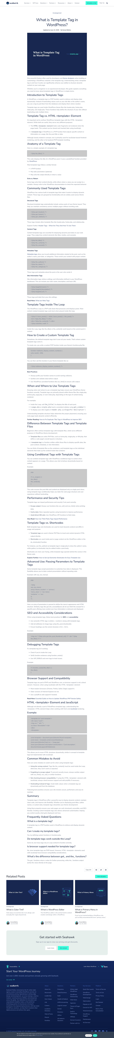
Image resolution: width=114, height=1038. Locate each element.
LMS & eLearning (62, 1002)
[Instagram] (92, 1031)
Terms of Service (101, 989)
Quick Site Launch (88, 989)
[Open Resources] (65, 3)
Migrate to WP (87, 1004)
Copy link (88, 870)
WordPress (33, 161)
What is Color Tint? (15, 909)
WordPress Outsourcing (74, 995)
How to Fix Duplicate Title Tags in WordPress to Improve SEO (60, 419)
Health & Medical (62, 999)
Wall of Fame (49, 1014)
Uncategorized (57, 13)
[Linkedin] (99, 1031)
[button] (96, 870)
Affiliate (72, 1017)
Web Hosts (73, 1000)
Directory (60, 1012)
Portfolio (47, 1020)
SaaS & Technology (73, 1012)
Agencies (73, 1003)
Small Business (62, 992)
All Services (86, 1022)
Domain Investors (75, 1020)
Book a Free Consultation (99, 1010)
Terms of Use (100, 992)
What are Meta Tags (43, 301)
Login (97, 999)
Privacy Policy (100, 996)
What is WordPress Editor (52, 909)
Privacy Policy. (39, 1035)
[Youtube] (96, 1031)
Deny (95, 1035)
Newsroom (48, 992)
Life (46, 1002)
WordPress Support (86, 1015)
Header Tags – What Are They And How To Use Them (57, 226)
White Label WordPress (74, 990)
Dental (59, 1009)
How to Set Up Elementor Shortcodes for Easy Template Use (59, 558)
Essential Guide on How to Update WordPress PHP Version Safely (58, 699)
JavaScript (73, 709)
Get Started (99, 1002)
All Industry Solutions (61, 1019)
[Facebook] (103, 1031)
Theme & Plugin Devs (75, 1007)
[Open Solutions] (46, 3)
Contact (98, 1005)
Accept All (88, 1035)
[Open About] (72, 3)
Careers (47, 1005)
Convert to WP (87, 1007)
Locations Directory (47, 1010)
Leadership (48, 996)
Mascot (47, 1017)
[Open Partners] (55, 3)
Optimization (87, 1001)
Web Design (86, 998)
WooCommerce (87, 1011)
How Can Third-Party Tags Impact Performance (51, 519)
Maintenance (87, 1019)
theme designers (68, 78)
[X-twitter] (107, 1031)
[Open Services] (30, 3)
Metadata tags (32, 254)
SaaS (58, 996)
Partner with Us (75, 1023)
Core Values (48, 999)
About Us (47, 989)
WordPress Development (87, 993)
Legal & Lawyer (62, 1005)
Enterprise (60, 989)
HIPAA (59, 1015)
